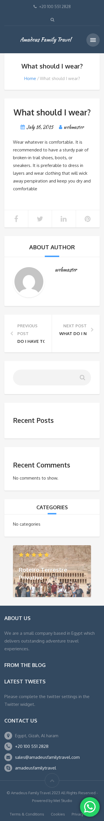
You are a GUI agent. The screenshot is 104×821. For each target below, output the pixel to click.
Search (82, 380)
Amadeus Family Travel (45, 39)
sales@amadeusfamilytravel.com (47, 757)
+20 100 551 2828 (32, 746)
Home (30, 78)
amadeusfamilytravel (35, 768)
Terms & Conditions (27, 814)
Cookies (58, 814)
